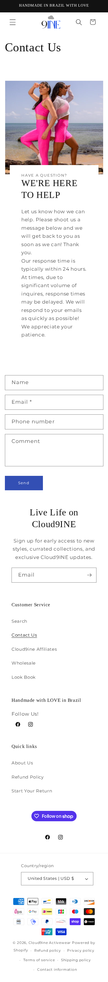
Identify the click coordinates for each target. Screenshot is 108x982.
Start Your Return (32, 791)
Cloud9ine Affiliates (34, 649)
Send (23, 482)
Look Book (24, 677)
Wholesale (24, 663)
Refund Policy (28, 777)
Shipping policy (76, 960)
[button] (13, 22)
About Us (22, 763)
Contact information (57, 969)
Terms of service (39, 960)
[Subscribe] (89, 575)
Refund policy (47, 950)
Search (19, 621)
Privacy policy (80, 950)
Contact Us (24, 635)
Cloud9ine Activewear (50, 942)
